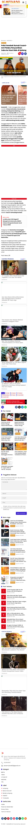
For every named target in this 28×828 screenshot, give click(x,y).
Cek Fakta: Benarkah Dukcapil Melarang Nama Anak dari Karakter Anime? (20, 438)
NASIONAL (4, 43)
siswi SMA (20, 395)
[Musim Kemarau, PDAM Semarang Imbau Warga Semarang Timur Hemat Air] (21, 417)
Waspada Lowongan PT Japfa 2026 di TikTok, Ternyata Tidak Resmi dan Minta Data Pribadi (7, 468)
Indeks (3, 804)
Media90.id (3, 53)
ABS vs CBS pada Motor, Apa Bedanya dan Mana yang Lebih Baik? (15, 614)
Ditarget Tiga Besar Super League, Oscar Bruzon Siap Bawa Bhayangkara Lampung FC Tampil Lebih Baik (16, 602)
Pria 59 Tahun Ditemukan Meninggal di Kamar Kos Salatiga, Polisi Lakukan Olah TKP (7, 453)
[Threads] (20, 818)
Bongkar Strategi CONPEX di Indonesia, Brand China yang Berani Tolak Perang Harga (15, 626)
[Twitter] (19, 407)
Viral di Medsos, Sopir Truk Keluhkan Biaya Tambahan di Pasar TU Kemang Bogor (21, 453)
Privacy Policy (5, 809)
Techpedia (6, 798)
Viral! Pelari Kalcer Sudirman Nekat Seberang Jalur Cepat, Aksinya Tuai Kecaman (6, 438)
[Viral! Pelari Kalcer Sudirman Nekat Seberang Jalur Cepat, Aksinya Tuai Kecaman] (7, 432)
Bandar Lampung (7, 793)
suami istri (5, 397)
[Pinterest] (8, 818)
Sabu (14, 395)
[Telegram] (22, 407)
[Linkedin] (17, 818)
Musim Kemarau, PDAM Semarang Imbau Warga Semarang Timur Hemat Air (19, 424)
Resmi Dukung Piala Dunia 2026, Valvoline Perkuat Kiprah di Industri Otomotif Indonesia (17, 608)
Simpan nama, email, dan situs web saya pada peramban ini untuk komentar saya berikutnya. (14, 507)
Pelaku (20, 393)
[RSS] (25, 818)
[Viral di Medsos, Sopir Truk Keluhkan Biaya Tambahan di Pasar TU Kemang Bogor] (21, 446)
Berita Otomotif (7, 791)
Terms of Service (5, 811)
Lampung (5, 788)
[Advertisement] (14, 24)
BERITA (3, 772)
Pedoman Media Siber (7, 807)
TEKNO (3, 774)
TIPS (2, 782)
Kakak (14, 393)
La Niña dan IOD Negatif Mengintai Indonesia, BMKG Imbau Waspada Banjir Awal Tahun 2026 (12, 222)
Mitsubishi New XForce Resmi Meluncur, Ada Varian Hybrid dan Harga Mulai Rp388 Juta (16, 620)
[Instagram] (14, 818)
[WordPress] (11, 818)
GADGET (5, 795)
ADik (8, 393)
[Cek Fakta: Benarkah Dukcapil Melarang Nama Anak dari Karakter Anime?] (21, 432)
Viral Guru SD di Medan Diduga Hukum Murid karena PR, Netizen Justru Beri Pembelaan (7, 424)
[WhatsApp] (25, 407)
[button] (23, 2)
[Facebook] (16, 407)
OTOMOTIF (4, 777)
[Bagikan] (25, 53)
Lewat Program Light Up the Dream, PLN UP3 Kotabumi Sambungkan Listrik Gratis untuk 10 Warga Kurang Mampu (17, 590)
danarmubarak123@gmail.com (12, 765)
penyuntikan (6, 395)
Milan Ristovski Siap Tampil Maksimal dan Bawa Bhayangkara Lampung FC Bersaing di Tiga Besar (16, 596)
